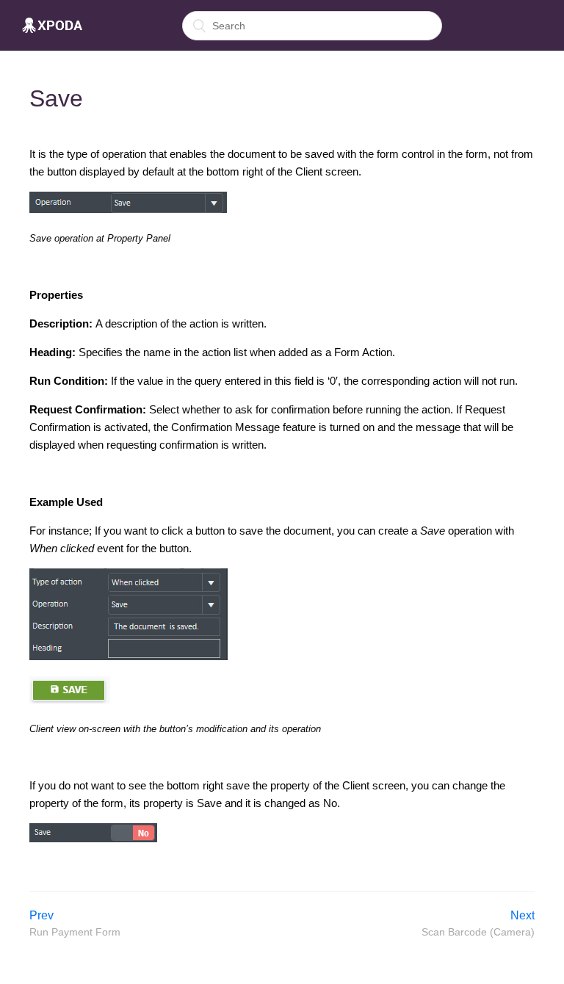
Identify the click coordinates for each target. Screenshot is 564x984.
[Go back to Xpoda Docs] (52, 26)
